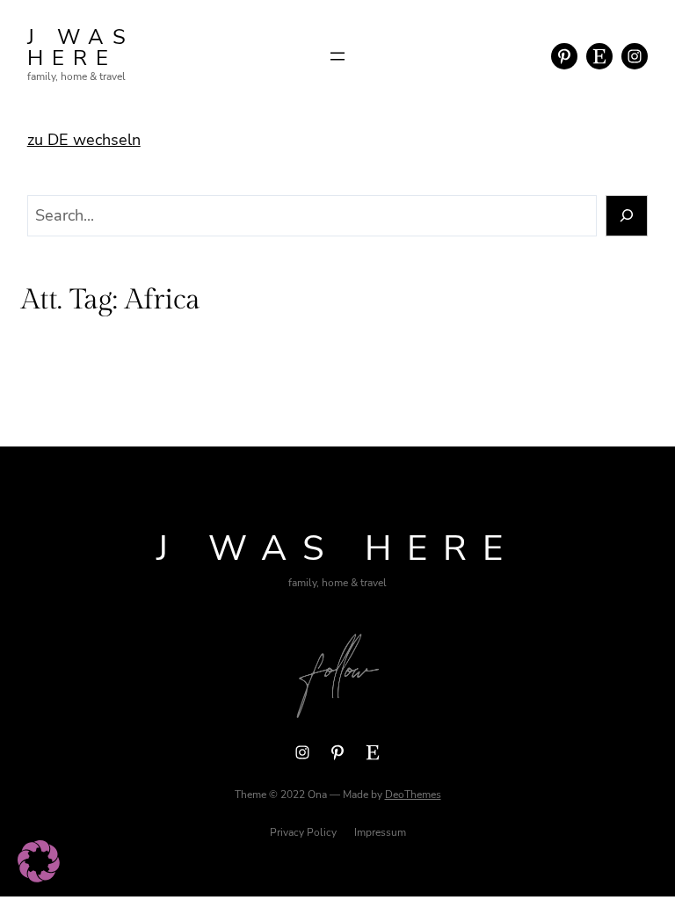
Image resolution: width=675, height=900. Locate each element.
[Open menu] (337, 56)
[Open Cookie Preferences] (39, 877)
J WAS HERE (80, 47)
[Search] (627, 215)
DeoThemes (413, 795)
